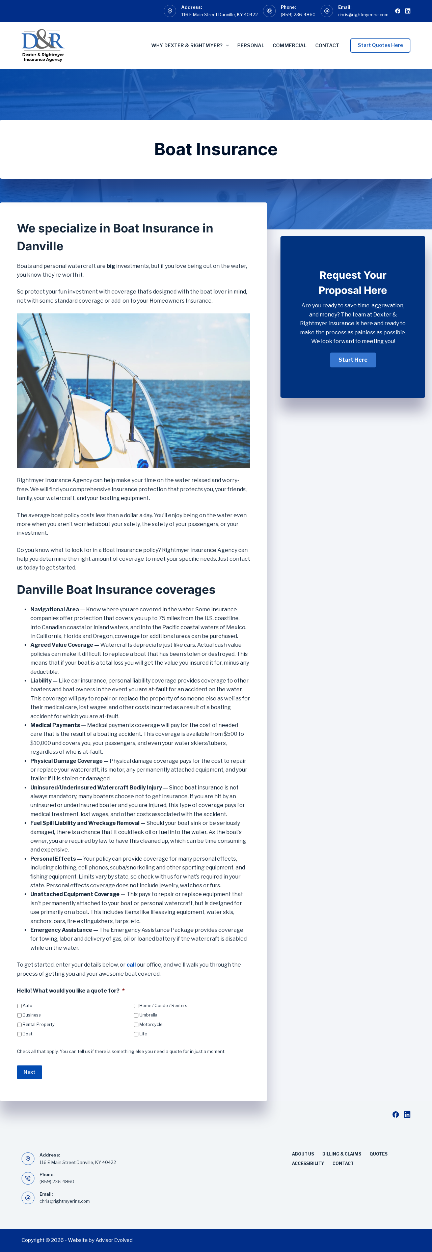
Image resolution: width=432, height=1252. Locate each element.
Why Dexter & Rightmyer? (186, 45)
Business (32, 1015)
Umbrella (148, 1015)
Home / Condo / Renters (163, 1005)
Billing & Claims (341, 1154)
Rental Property (39, 1024)
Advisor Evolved (114, 1240)
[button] (353, 360)
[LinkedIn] (407, 10)
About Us (303, 1154)
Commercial (289, 45)
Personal (250, 45)
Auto (27, 1005)
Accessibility (308, 1163)
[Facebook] (397, 10)
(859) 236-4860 (298, 14)
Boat (27, 1033)
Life (143, 1033)
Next (29, 1072)
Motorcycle (150, 1024)
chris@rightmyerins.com (363, 14)
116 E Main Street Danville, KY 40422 (219, 14)
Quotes (378, 1154)
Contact (327, 45)
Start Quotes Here (380, 45)
